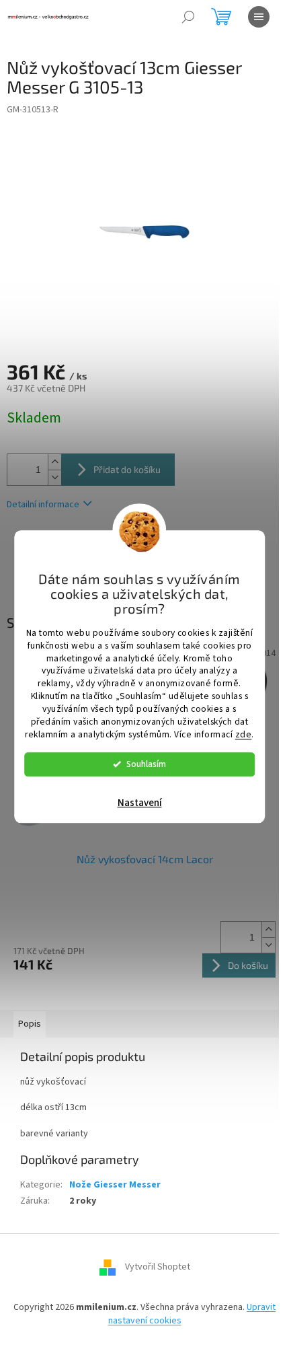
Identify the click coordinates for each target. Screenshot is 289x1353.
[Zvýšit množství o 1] (54, 462)
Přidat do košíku (127, 469)
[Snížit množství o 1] (54, 477)
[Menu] (258, 16)
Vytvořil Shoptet (157, 1267)
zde (243, 734)
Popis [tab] (29, 1024)
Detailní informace (43, 504)
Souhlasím (146, 764)
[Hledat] (188, 16)
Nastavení (140, 803)
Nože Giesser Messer (115, 1185)
